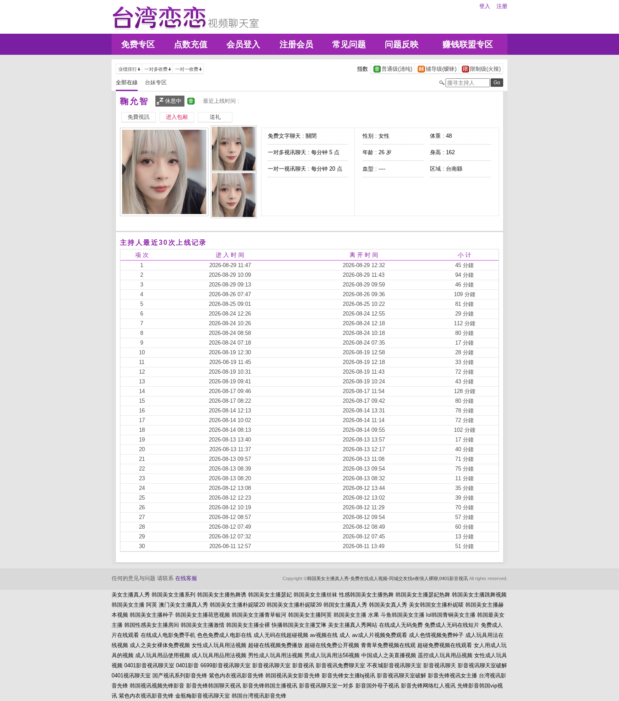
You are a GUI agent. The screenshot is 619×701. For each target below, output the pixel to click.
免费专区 (138, 44)
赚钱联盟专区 (468, 44)
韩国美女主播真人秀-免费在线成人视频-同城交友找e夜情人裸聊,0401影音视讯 (387, 578)
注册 (501, 6)
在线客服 (186, 578)
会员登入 (243, 44)
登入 (484, 6)
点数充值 (191, 44)
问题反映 (402, 44)
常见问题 (349, 44)
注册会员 (296, 44)
